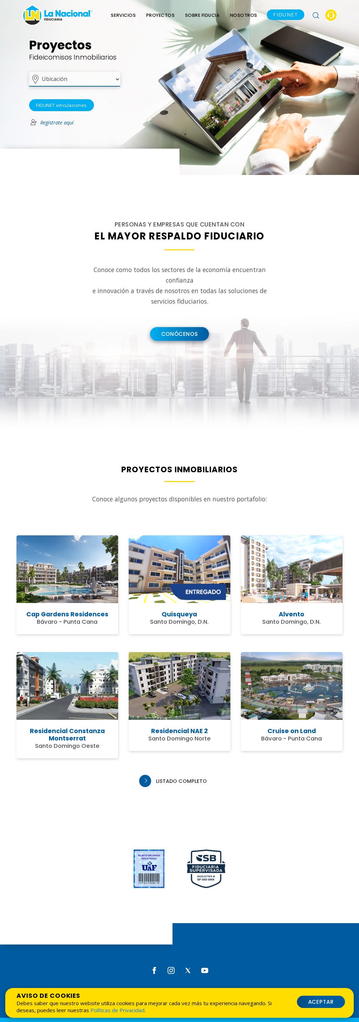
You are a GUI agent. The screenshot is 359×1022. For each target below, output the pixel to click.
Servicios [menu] (123, 15)
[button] (316, 15)
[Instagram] (171, 970)
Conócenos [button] (179, 334)
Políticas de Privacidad (117, 1010)
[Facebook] (154, 970)
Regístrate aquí (57, 122)
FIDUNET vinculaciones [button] (61, 105)
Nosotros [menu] (243, 15)
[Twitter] (187, 970)
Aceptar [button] (321, 1002)
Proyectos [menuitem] (160, 15)
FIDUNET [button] (285, 14)
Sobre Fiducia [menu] (202, 15)
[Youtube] (204, 970)
